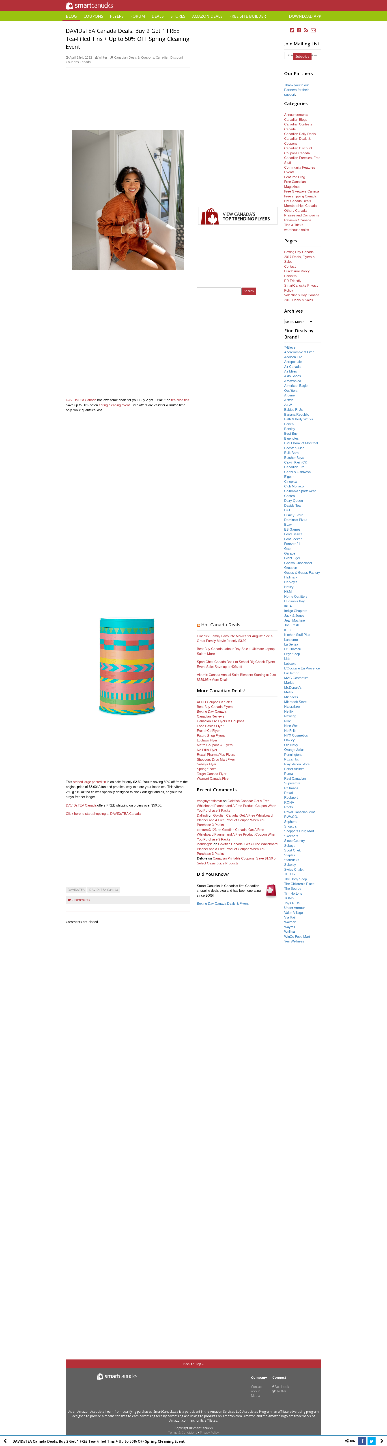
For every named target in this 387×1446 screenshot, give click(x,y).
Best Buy (291, 433)
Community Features (299, 167)
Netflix (288, 711)
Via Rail (289, 917)
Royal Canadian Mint (299, 812)
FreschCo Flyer (208, 731)
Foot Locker (293, 539)
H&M (288, 591)
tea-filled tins (180, 400)
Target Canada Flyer (211, 774)
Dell (287, 510)
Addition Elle (293, 357)
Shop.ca (290, 826)
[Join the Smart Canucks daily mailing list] (313, 30)
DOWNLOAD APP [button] (305, 16)
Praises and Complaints (301, 215)
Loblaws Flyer (207, 740)
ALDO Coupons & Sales (214, 702)
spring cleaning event (114, 405)
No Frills (290, 731)
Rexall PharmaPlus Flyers (216, 754)
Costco (289, 496)
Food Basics (293, 534)
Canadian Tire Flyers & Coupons (220, 721)
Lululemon (291, 673)
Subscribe (302, 56)
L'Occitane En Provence (302, 668)
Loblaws (290, 663)
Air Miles (290, 371)
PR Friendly (292, 281)
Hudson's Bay (294, 601)
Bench (289, 424)
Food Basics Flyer (210, 726)
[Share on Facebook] (362, 1441)
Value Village (293, 913)
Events (289, 172)
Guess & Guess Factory (302, 572)
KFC (287, 630)
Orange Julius (294, 750)
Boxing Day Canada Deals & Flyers (223, 903)
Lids (287, 659)
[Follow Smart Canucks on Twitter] (292, 30)
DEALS (158, 16)
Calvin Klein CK (295, 462)
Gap (287, 548)
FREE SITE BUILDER (247, 16)
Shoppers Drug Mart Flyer (216, 759)
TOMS (289, 898)
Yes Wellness (294, 941)
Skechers (291, 836)
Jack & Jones (294, 615)
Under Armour (294, 908)
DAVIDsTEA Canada (81, 400)
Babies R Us (293, 409)
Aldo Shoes (292, 376)
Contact (290, 266)
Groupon (290, 568)
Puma (288, 773)
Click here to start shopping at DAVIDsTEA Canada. (104, 813)
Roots (288, 807)
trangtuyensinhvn (209, 801)
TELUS (289, 874)
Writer (103, 57)
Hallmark (290, 577)
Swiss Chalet (293, 869)
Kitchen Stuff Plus (297, 635)
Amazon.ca (292, 381)
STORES (177, 16)
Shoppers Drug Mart (299, 831)
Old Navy (291, 745)
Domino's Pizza (295, 520)
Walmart (290, 922)
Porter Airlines (294, 769)
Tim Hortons (293, 893)
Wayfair (289, 927)
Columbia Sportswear (300, 491)
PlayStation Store (297, 764)
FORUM (137, 16)
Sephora (290, 822)
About (255, 1391)
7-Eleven (290, 347)
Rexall (288, 793)
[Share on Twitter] (372, 1441)
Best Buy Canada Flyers (215, 707)
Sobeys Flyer (206, 764)
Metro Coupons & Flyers (215, 745)
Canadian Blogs (295, 119)
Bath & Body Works (298, 419)
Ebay (288, 524)
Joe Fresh (291, 625)
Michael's (291, 697)
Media (255, 1395)
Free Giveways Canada (301, 191)
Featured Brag (294, 177)
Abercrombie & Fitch (299, 352)
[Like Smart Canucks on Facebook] (299, 30)
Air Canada (292, 366)
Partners (290, 276)
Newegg (290, 716)
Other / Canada (295, 210)
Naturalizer (292, 706)
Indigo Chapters (295, 611)
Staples (289, 855)
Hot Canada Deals (220, 625)
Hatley (289, 587)
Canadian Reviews (210, 716)
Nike (287, 721)
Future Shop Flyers (211, 735)
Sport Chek (292, 850)
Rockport (291, 797)
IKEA (288, 606)
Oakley (289, 740)
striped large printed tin (89, 782)
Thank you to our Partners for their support (296, 90)
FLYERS (117, 16)
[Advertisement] (193, 22)
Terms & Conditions (182, 1432)
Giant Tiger (292, 558)
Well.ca (289, 932)
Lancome (291, 639)
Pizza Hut (291, 759)
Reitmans (291, 788)
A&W (288, 405)
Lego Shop (292, 654)
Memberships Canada (300, 205)
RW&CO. (291, 817)
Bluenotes (291, 438)
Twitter (281, 1391)
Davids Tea (292, 505)
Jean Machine (294, 620)
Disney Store (293, 515)
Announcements (296, 114)
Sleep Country (294, 841)
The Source (292, 888)
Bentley (289, 429)
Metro (288, 692)
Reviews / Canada (297, 220)
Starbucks (291, 860)
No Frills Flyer (207, 750)
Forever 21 (292, 544)
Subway (290, 864)
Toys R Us (292, 903)
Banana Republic (296, 414)
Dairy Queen (293, 500)
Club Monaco (294, 486)
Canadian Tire (294, 467)
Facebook (281, 1387)
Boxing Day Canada (211, 711)
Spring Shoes (207, 769)
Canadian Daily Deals (300, 134)
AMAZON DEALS (207, 16)
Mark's (289, 682)
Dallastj (202, 815)
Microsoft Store (295, 702)
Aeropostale (293, 362)
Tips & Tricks (293, 225)
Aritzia (288, 400)
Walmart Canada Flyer (213, 778)
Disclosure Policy (297, 271)
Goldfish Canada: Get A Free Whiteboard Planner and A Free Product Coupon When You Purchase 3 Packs (236, 805)
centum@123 (207, 830)
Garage (289, 553)
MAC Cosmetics (296, 678)
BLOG (71, 16)
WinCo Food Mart (297, 936)
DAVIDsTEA (76, 889)
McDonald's (293, 687)
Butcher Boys (294, 457)
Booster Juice (294, 448)
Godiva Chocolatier (298, 563)
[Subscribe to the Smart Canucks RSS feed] (306, 30)
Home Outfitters (295, 596)
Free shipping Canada (300, 196)
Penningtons (293, 754)
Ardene (289, 395)
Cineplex (290, 481)
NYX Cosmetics (296, 735)
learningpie (205, 844)
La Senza (291, 644)
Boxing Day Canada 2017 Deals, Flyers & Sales (299, 256)
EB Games (292, 529)
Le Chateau (292, 649)
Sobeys (289, 845)
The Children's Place (299, 884)
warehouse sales (296, 230)
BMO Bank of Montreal (301, 443)
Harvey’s (290, 582)
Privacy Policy (209, 1432)
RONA (289, 802)
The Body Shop (295, 879)
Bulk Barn (291, 453)
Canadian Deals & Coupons (134, 57)
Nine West (291, 726)
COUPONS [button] (93, 16)
